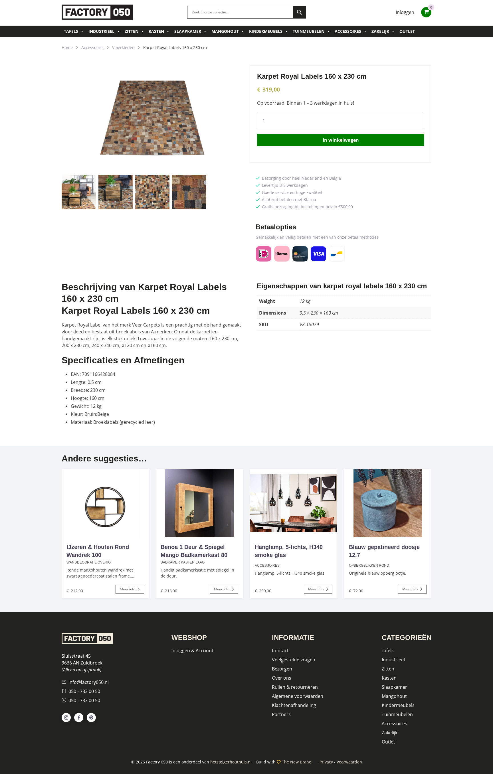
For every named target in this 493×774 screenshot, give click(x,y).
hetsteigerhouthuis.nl (231, 762)
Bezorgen (282, 669)
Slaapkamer (187, 31)
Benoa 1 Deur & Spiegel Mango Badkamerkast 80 (194, 551)
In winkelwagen (341, 140)
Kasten (156, 31)
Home (67, 47)
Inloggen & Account (192, 650)
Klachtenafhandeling (294, 705)
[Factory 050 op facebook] (78, 717)
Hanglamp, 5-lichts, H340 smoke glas (289, 551)
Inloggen (405, 12)
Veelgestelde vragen (293, 660)
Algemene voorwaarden (297, 696)
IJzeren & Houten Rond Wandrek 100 (97, 551)
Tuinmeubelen (308, 31)
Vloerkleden (123, 47)
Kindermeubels (265, 31)
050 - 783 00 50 (84, 691)
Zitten (131, 31)
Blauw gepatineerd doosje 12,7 (384, 551)
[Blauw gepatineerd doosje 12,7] (387, 503)
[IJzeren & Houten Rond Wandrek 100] (105, 503)
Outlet (407, 31)
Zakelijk (380, 31)
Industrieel (101, 31)
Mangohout (225, 31)
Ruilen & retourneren (295, 687)
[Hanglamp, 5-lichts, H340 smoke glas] (293, 503)
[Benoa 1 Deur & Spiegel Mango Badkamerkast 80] (199, 503)
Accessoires (348, 31)
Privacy (326, 762)
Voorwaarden (349, 762)
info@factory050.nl (88, 682)
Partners (281, 714)
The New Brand (297, 762)
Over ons (281, 678)
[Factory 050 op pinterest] (91, 717)
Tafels (71, 31)
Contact (280, 650)
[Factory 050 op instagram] (66, 717)
